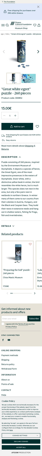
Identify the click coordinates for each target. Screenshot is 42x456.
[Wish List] (37, 126)
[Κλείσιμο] (38, 6)
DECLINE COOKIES (21, 441)
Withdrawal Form (9, 368)
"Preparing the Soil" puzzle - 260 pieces (17, 271)
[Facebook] (3, 340)
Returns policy (7, 364)
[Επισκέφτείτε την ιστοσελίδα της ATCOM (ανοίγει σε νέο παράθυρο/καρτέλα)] (21, 452)
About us (5, 379)
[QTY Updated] (4, 115)
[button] (38, 51)
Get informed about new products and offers (16, 310)
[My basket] (39, 25)
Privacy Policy (11, 326)
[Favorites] (35, 25)
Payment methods (9, 355)
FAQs (3, 395)
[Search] (7, 25)
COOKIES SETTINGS (19, 435)
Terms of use (23, 324)
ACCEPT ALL (21, 447)
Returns (5, 149)
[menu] (3, 25)
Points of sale (7, 384)
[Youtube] (8, 340)
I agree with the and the (20, 325)
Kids (7, 34)
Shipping (29, 145)
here (11, 430)
